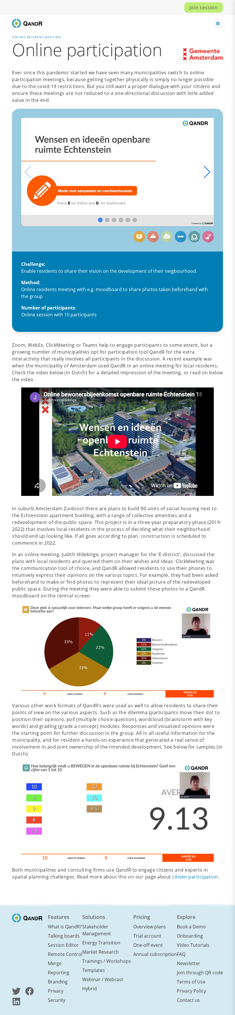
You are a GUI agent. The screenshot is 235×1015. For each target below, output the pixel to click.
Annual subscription (155, 954)
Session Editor (63, 945)
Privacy (55, 991)
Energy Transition (101, 943)
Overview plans (149, 927)
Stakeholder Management (96, 930)
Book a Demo (191, 927)
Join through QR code (200, 972)
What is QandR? (65, 927)
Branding (58, 982)
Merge (55, 963)
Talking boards (64, 936)
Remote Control (65, 954)
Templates (93, 970)
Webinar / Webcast (102, 979)
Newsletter (188, 963)
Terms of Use (191, 982)
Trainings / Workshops (106, 961)
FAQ (181, 954)
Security (56, 1000)
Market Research (100, 952)
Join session (203, 7)
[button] (207, 172)
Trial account (147, 936)
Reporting (58, 972)
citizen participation (195, 877)
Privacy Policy (191, 991)
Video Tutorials (193, 945)
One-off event (148, 945)
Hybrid (89, 988)
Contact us (188, 1000)
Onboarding (190, 936)
